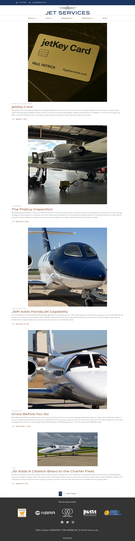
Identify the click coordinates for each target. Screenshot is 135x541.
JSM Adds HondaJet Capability (40, 311)
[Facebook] (62, 522)
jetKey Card (22, 107)
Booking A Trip (17, 411)
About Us (31, 18)
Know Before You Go (30, 414)
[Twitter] (67, 522)
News (104, 18)
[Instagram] (72, 522)
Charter (48, 18)
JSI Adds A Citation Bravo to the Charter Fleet (53, 471)
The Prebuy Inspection (32, 209)
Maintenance (87, 18)
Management (66, 18)
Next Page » (72, 493)
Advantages (16, 103)
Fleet (14, 468)
